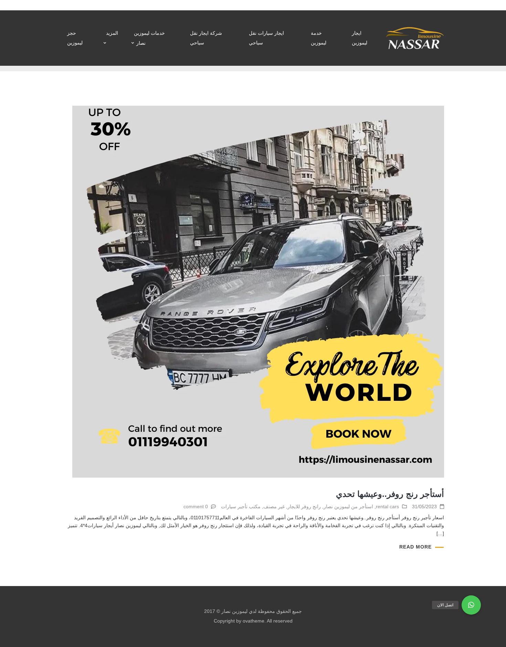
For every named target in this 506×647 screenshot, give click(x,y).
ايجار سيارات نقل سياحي (266, 37)
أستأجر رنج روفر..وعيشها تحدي (390, 494)
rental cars (387, 506)
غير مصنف (274, 506)
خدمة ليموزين (318, 37)
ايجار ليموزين (359, 37)
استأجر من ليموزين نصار (348, 506)
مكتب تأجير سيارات (241, 506)
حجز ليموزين (75, 37)
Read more (415, 547)
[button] (471, 605)
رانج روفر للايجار (304, 506)
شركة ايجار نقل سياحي (206, 37)
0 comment (195, 506)
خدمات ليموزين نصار (149, 38)
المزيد (112, 33)
